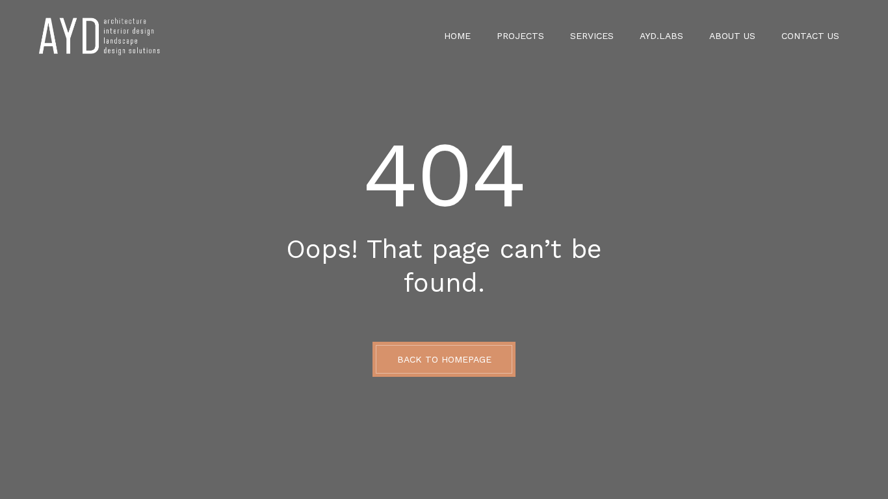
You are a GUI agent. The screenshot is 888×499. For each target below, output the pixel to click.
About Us (732, 35)
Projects (520, 35)
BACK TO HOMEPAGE (444, 359)
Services (592, 35)
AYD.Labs (661, 35)
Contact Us (810, 35)
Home (457, 35)
